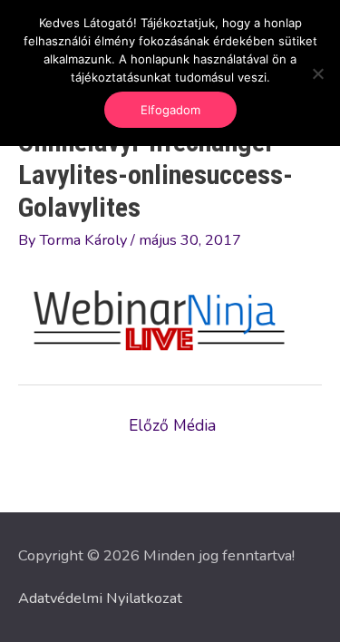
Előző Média (172, 425)
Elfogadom (170, 109)
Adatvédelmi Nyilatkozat (100, 598)
